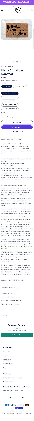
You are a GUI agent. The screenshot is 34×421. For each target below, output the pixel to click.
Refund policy (10, 413)
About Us (6, 355)
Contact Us (6, 352)
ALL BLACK (6, 86)
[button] (2, 10)
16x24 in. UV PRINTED (10, 93)
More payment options (17, 131)
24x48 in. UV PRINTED (10, 108)
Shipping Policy (7, 363)
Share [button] (5, 315)
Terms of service (28, 413)
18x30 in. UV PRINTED (10, 97)
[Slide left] (13, 62)
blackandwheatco (16, 411)
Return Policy (7, 359)
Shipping (3, 80)
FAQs (5, 367)
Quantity (3, 112)
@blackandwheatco (15, 300)
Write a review (17, 335)
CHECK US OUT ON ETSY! (9, 287)
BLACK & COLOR (20, 86)
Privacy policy (19, 413)
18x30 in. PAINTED (9, 101)
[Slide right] (21, 62)
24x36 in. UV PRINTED (10, 105)
